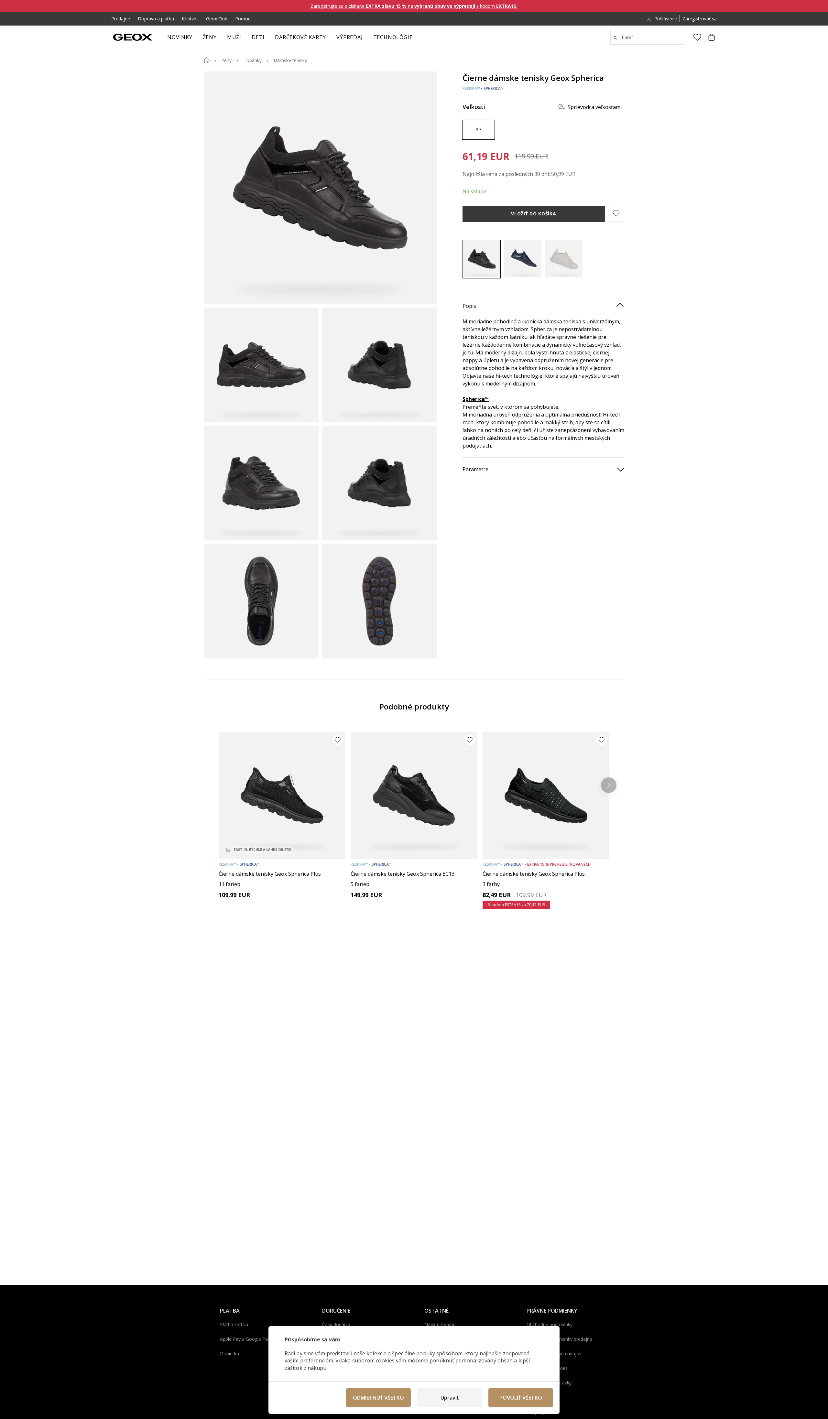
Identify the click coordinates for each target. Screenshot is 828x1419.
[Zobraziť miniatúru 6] (379, 601)
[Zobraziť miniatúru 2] (379, 365)
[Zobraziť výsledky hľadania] (615, 38)
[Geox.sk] (132, 37)
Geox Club (216, 19)
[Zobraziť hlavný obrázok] (320, 187)
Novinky (179, 37)
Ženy (210, 37)
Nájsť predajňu (440, 1324)
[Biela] (564, 259)
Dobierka (229, 1353)
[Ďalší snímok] (608, 785)
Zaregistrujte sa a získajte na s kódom (414, 6)
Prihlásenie (665, 19)
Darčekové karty (300, 37)
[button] (616, 213)
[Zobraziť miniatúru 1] (261, 365)
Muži (234, 37)
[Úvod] (207, 60)
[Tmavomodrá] (523, 259)
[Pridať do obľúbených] (337, 740)
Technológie (393, 37)
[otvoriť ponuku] (220, 39)
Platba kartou (234, 1324)
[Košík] (711, 37)
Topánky (253, 60)
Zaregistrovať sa (699, 19)
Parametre (475, 468)
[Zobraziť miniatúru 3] (261, 483)
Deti (258, 37)
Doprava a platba (156, 19)
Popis (469, 305)
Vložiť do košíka (533, 213)
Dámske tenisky (290, 60)
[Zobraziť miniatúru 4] (379, 483)
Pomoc (242, 19)
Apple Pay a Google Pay (245, 1339)
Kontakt (190, 19)
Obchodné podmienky (549, 1324)
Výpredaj (349, 37)
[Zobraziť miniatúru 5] (261, 601)
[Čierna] (482, 259)
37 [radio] (478, 129)
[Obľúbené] (697, 37)
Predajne (120, 19)
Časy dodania (336, 1324)
